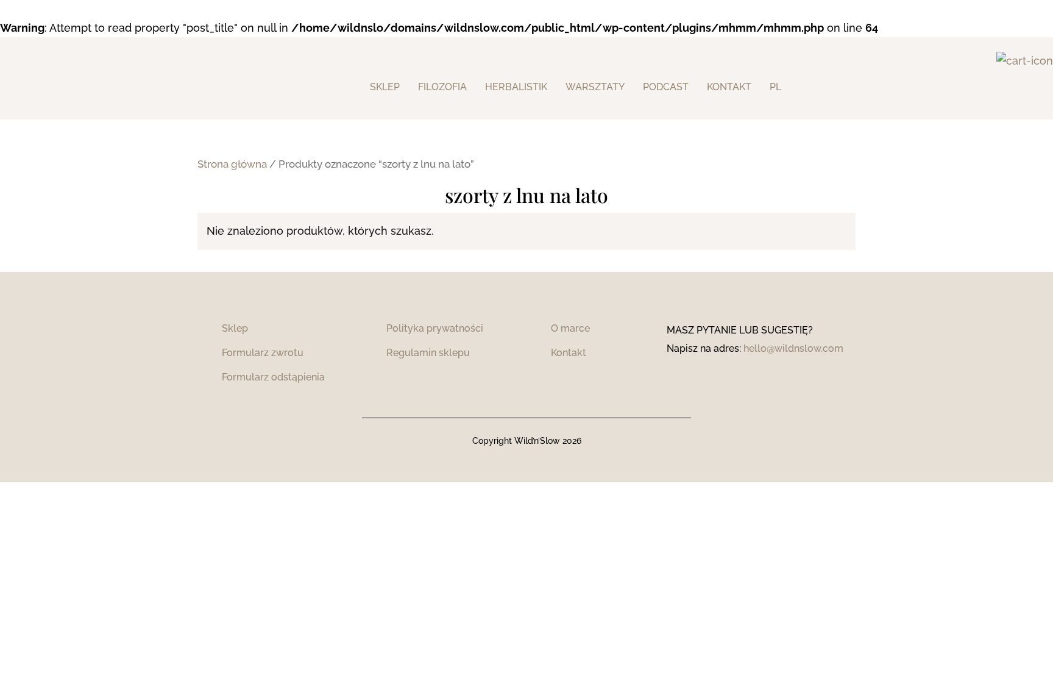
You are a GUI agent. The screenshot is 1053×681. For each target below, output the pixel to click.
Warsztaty (595, 87)
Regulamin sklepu (428, 352)
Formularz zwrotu (262, 352)
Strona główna (232, 164)
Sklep (385, 87)
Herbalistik (516, 87)
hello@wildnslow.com (793, 348)
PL (775, 87)
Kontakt (568, 352)
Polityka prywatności (434, 328)
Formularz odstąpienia (273, 377)
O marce (570, 328)
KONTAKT (729, 87)
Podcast (666, 87)
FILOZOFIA (442, 87)
